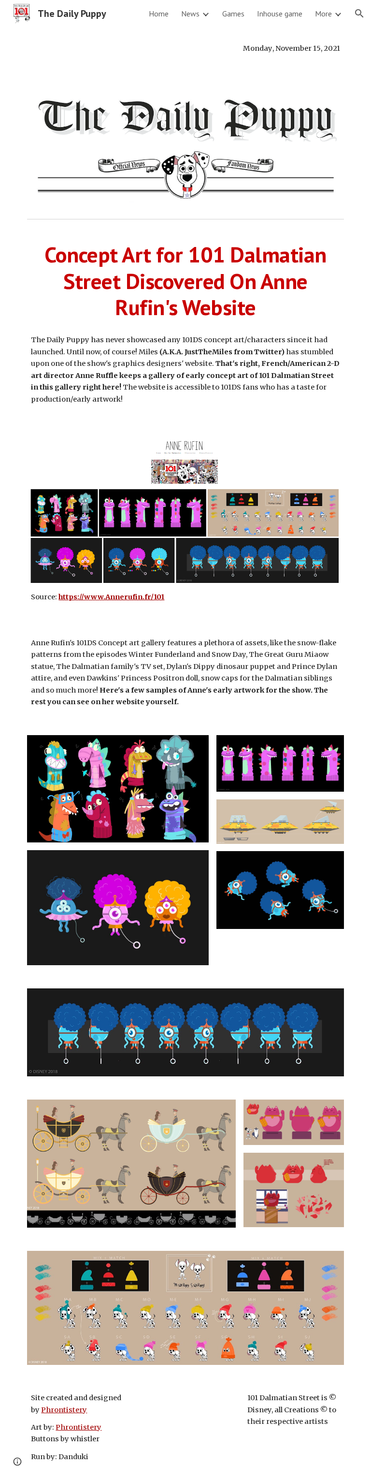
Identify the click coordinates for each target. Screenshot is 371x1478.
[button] (359, 13)
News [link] (190, 13)
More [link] (323, 13)
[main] (185, 48)
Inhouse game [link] (279, 13)
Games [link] (233, 13)
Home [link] (159, 13)
